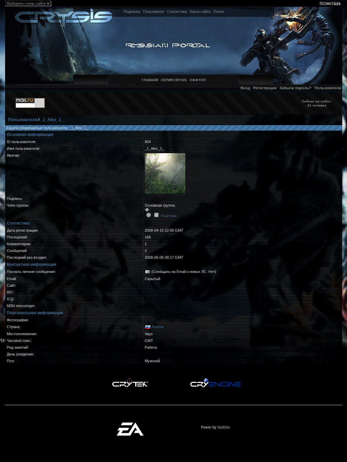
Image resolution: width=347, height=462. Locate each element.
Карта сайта (200, 11)
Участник (169, 216)
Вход (245, 88)
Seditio (224, 427)
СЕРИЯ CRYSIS (174, 80)
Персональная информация (35, 312)
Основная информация (30, 134)
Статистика (177, 11)
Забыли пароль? (295, 88)
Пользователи (327, 88)
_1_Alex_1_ (51, 119)
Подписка (131, 11)
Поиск (218, 11)
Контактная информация (31, 264)
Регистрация (265, 88)
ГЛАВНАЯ (150, 80)
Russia (157, 327)
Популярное (153, 11)
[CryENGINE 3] (215, 380)
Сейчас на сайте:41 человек (316, 103)
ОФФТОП (198, 80)
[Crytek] (130, 380)
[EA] (130, 424)
